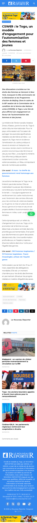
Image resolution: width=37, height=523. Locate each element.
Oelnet (19, 511)
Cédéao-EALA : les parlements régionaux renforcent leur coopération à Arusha (15, 427)
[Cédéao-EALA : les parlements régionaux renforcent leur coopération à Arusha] (18, 412)
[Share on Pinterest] (26, 61)
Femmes (22, 300)
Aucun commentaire (24, 53)
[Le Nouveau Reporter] (19, 3)
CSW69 (19, 296)
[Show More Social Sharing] (33, 61)
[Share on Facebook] (6, 61)
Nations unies (7, 303)
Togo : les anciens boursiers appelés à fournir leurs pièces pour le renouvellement (18, 394)
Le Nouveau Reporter (15, 50)
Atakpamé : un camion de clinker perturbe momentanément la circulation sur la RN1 (16, 361)
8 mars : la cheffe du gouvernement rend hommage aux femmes (17, 173)
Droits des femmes (9, 300)
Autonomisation (8, 296)
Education (6, 21)
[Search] (34, 3)
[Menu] (3, 3)
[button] (31, 214)
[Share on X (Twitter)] (16, 61)
